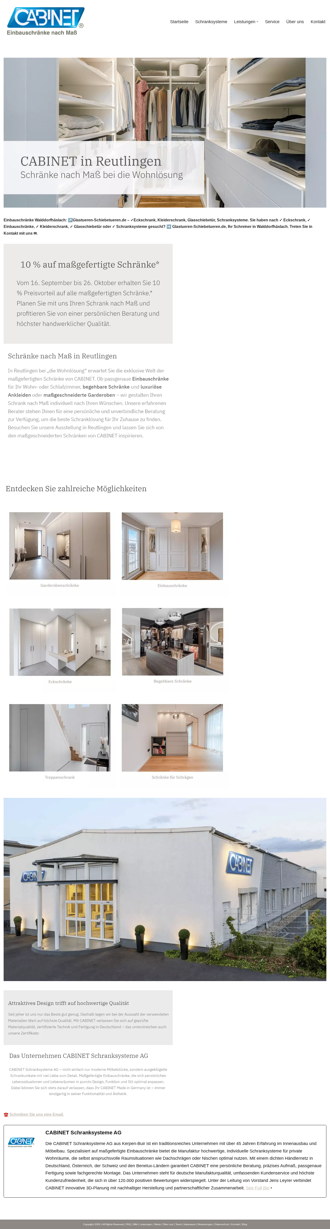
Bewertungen (205, 1224)
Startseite (179, 21)
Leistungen (146, 1224)
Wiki (135, 1224)
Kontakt (318, 21)
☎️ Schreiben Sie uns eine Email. (34, 1114)
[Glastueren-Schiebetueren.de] (46, 21)
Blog (244, 1224)
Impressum (190, 1224)
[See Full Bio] (271, 1188)
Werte (157, 1224)
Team (178, 1224)
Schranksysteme (211, 21)
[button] (257, 21)
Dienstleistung (60, 472)
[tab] (20, 472)
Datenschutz (222, 1224)
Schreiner (20, 472)
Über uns (295, 21)
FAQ (128, 1224)
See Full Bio (257, 1188)
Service (272, 21)
